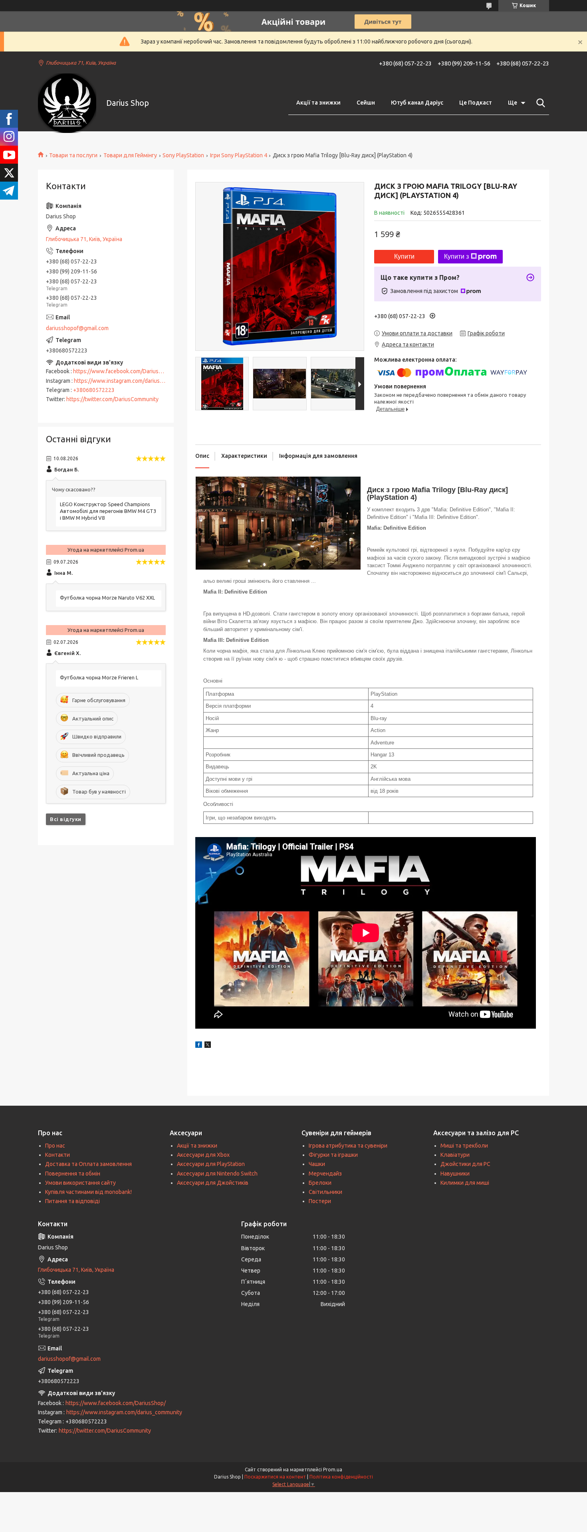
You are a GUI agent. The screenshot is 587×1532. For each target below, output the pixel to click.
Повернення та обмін (72, 1173)
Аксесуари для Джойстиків (212, 1183)
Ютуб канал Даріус (417, 102)
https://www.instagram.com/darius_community (132, 381)
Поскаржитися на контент (275, 1476)
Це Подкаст (475, 102)
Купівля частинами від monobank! (88, 1192)
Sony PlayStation (183, 155)
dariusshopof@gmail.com (77, 328)
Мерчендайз (325, 1173)
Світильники (325, 1192)
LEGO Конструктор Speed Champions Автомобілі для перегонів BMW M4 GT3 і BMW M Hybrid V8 (108, 511)
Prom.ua (332, 1469)
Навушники (455, 1173)
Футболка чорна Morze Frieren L (99, 677)
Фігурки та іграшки (333, 1155)
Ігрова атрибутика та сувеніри (348, 1145)
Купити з (456, 256)
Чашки (317, 1164)
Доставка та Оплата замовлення (88, 1164)
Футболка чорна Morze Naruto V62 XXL (107, 597)
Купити (404, 256)
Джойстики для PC (465, 1164)
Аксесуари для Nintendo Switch (217, 1173)
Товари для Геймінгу (130, 155)
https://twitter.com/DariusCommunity (112, 399)
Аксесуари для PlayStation (211, 1164)
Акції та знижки (318, 102)
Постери (320, 1201)
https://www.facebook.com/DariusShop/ (123, 371)
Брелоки (320, 1183)
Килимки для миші (464, 1183)
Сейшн (366, 102)
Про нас (55, 1145)
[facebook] (198, 1046)
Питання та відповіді (72, 1201)
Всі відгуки (65, 819)
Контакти (57, 1155)
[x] (207, 1046)
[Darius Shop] (67, 103)
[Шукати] (539, 103)
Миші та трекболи (464, 1145)
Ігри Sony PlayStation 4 (238, 155)
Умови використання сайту (80, 1183)
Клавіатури (455, 1155)
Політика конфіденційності (341, 1476)
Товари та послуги (73, 155)
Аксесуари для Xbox (203, 1155)
